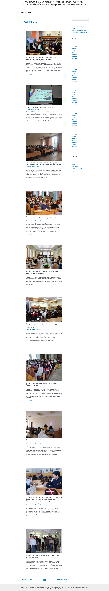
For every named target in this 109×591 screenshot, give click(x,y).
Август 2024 (74, 85)
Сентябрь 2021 (75, 148)
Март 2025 (74, 71)
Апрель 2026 (74, 46)
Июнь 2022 (74, 131)
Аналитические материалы (61, 8)
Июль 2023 (74, 108)
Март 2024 (74, 92)
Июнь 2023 (74, 109)
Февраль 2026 (74, 50)
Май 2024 (74, 88)
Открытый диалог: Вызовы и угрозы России (42, 107)
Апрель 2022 (74, 134)
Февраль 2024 (74, 94)
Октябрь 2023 (74, 102)
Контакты (30, 12)
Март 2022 (74, 136)
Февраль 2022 (74, 138)
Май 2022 (74, 132)
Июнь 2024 (74, 86)
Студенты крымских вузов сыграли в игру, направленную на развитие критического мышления (41, 326)
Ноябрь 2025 (74, 56)
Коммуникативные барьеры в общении (80, 30)
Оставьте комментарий (31, 60)
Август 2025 (74, 62)
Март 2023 (74, 115)
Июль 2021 (74, 152)
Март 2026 (74, 48)
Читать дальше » (29, 74)
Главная (23, 8)
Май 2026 (74, 44)
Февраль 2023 (74, 117)
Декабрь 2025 (74, 54)
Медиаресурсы (72, 8)
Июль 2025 (74, 63)
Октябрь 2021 (74, 146)
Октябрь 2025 (74, 58)
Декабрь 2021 (74, 142)
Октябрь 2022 (74, 125)
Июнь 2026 (74, 42)
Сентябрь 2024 (75, 83)
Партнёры (79, 8)
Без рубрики (74, 159)
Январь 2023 (74, 119)
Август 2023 (74, 106)
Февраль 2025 (74, 73)
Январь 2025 (74, 75)
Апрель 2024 (74, 90)
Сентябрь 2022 (75, 127)
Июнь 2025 (74, 65)
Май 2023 (74, 111)
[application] (35, 9)
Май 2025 (74, 67)
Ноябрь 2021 (74, 144)
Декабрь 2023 (74, 98)
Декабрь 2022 (74, 121)
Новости (52, 8)
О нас (27, 8)
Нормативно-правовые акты (43, 8)
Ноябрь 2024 (74, 79)
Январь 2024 (74, 96)
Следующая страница (61, 579)
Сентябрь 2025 (75, 60)
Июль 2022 (74, 129)
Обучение (32, 8)
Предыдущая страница (27, 579)
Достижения (24, 12)
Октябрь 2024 (74, 81)
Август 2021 (74, 150)
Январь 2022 (74, 140)
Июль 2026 (74, 41)
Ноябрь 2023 (74, 100)
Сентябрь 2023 (75, 104)
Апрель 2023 (74, 113)
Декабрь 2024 (74, 77)
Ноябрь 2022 (74, 123)
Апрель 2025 (74, 69)
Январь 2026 (74, 52)
